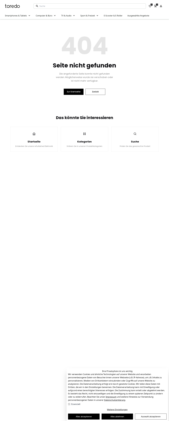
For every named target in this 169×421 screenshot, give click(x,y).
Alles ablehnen (117, 416)
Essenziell (75, 404)
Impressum (111, 396)
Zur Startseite (73, 91)
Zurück (95, 91)
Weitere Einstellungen (117, 409)
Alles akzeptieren (84, 416)
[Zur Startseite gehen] (17, 6)
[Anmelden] (161, 6)
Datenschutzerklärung (114, 400)
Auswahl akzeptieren (151, 416)
